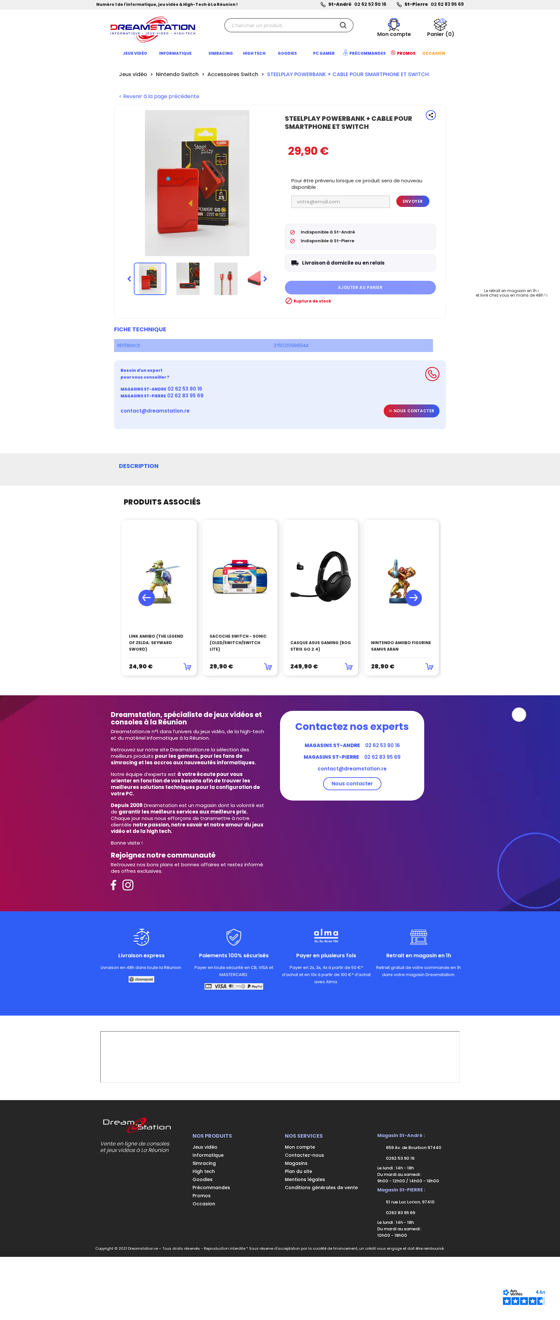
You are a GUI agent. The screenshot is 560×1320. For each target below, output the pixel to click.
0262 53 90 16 (399, 1158)
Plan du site (298, 1171)
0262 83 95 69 (400, 1213)
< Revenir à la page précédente (159, 96)
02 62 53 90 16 (370, 4)
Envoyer (413, 201)
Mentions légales (305, 1179)
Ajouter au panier (360, 287)
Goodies (202, 1179)
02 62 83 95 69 (447, 4)
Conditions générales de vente (321, 1187)
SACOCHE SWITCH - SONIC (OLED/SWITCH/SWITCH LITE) (238, 642)
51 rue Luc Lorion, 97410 (410, 1202)
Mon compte (300, 1147)
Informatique (208, 1155)
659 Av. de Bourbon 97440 (413, 1147)
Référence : (130, 345)
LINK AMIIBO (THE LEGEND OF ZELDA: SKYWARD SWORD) (156, 642)
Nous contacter (413, 411)
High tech (203, 1171)
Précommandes (211, 1187)
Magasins (296, 1163)
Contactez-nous (304, 1155)
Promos (201, 1195)
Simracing (204, 1163)
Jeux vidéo (204, 1147)
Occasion (203, 1204)
